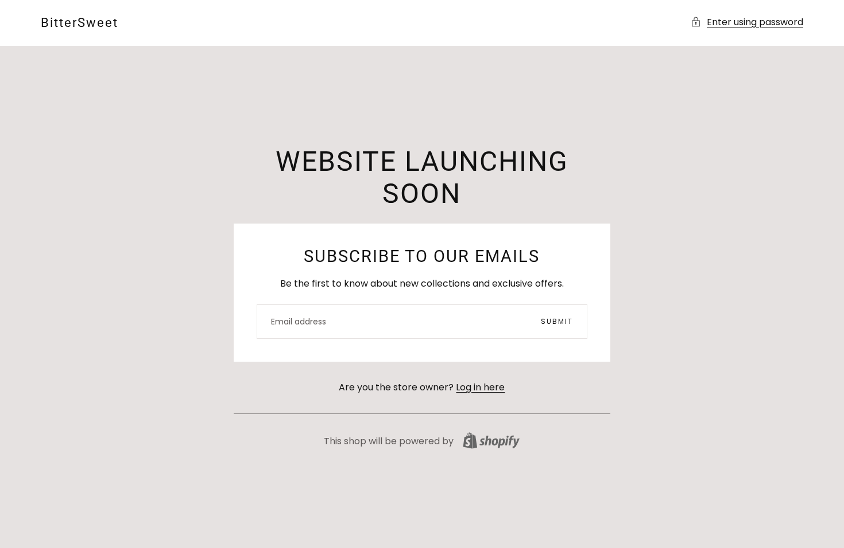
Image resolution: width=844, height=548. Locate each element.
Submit (557, 321)
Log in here (480, 387)
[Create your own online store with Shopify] (491, 440)
